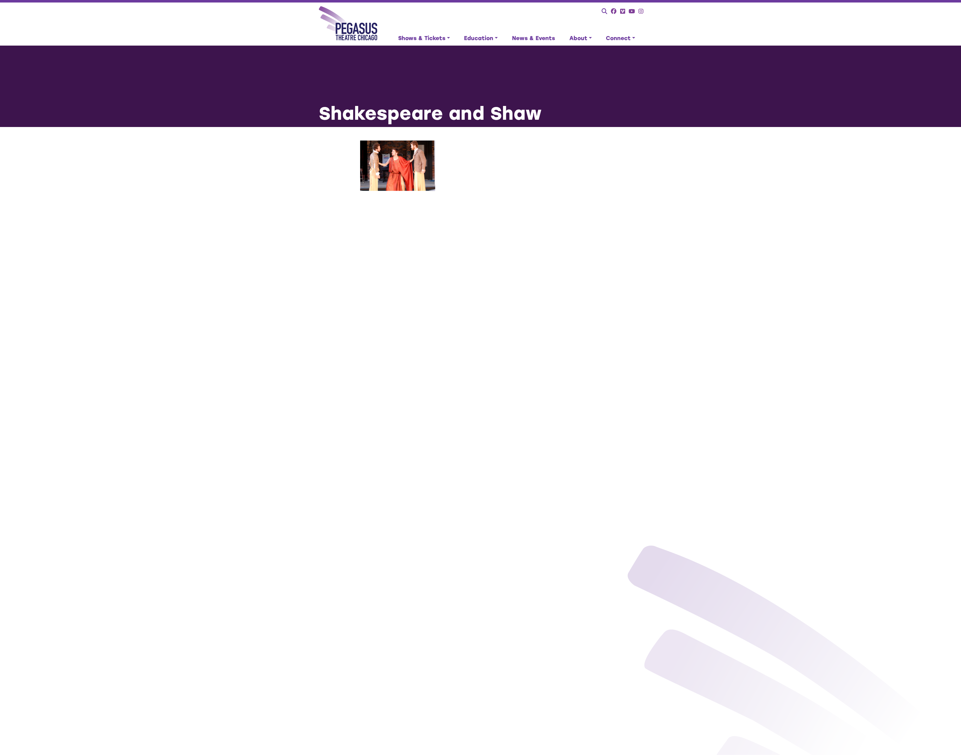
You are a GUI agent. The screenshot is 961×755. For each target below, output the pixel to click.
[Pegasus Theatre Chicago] (348, 24)
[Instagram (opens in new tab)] (640, 11)
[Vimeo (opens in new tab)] (622, 11)
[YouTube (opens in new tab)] (632, 11)
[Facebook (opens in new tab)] (614, 11)
